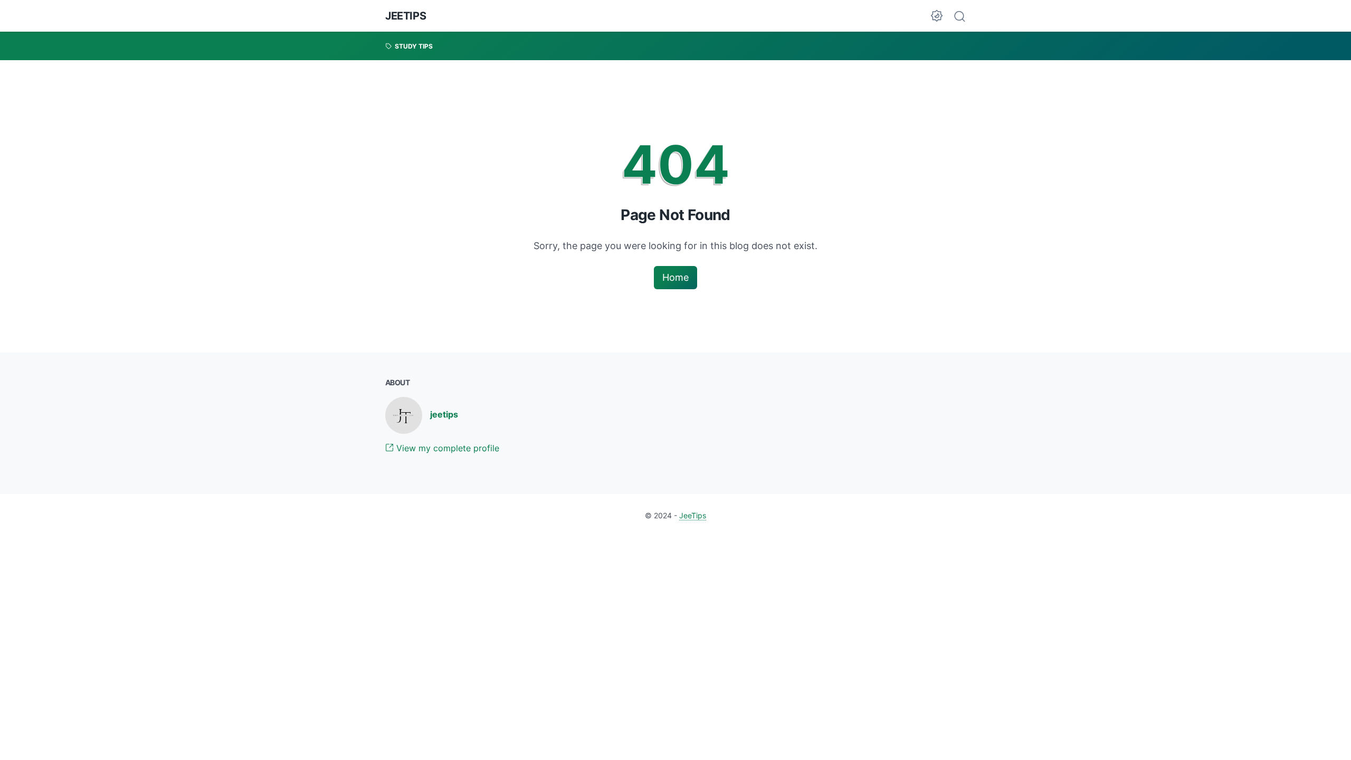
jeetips (444, 414)
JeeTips (405, 16)
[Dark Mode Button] (936, 16)
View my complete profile (446, 448)
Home (675, 277)
